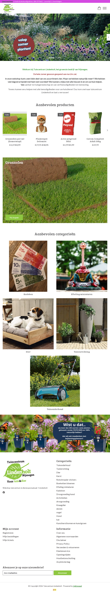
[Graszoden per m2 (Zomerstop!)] (15, 124)
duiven (59, 508)
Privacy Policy (62, 543)
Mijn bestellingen (11, 536)
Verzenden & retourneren (67, 547)
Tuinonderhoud (55, 409)
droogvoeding (62, 501)
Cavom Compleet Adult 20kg (95, 140)
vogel (58, 512)
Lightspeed (77, 586)
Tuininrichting (82, 351)
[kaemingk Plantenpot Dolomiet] (42, 124)
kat (57, 519)
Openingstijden (7, 1)
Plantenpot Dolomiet (41, 140)
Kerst (58, 476)
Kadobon (28, 294)
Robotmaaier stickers (66, 479)
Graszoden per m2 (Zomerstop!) (14, 140)
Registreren (8, 532)
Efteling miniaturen (81, 294)
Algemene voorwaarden (67, 536)
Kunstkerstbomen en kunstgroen (71, 523)
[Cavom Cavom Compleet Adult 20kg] (95, 124)
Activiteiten (61, 498)
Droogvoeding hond (65, 494)
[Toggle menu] (104, 8)
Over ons (60, 532)
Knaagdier (61, 505)
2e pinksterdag (63, 562)
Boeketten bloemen (65, 483)
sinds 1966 (10, 53)
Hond (59, 516)
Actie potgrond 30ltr (68, 140)
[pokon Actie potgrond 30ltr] (68, 124)
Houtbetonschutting (65, 558)
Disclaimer (61, 540)
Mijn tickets (8, 540)
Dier (28, 351)
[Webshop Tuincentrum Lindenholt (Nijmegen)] (9, 8)
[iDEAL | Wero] (54, 590)
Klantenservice (63, 551)
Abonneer (62, 573)
